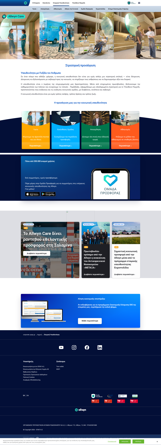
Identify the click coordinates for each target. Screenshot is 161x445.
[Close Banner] (157, 441)
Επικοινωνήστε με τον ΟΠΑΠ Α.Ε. (34, 366)
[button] (35, 9)
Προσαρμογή (112, 441)
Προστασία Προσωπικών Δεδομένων (35, 374)
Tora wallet (60, 366)
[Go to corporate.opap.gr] (25, 3)
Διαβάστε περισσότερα (36, 253)
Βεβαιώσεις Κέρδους (30, 372)
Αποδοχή (138, 441)
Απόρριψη (125, 441)
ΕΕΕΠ (58, 369)
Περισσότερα (35, 146)
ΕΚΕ (26, 228)
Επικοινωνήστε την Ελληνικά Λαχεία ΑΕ (36, 369)
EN (28, 395)
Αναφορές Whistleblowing (31, 380)
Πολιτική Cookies (29, 377)
